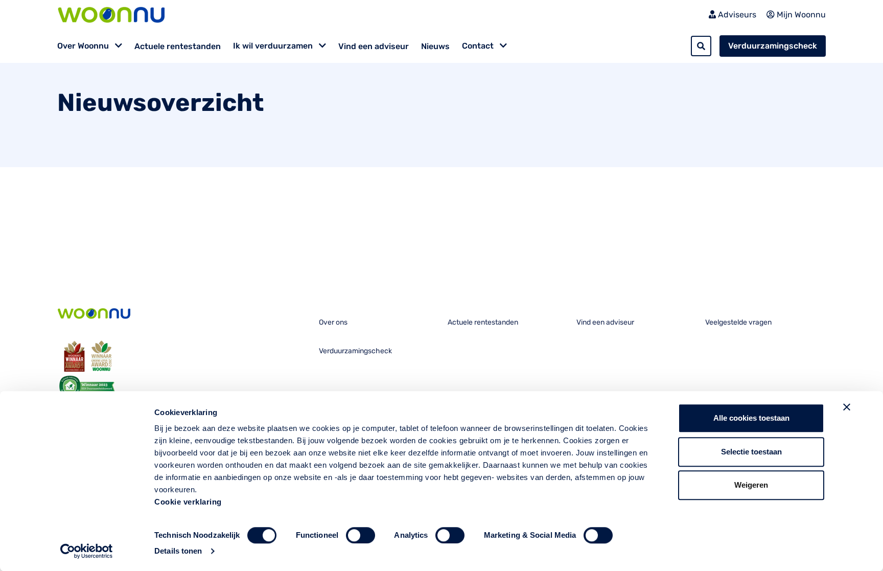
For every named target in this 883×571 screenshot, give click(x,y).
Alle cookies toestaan (751, 418)
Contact (479, 45)
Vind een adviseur (373, 46)
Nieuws (435, 46)
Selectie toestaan (751, 451)
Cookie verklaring (188, 501)
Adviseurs (736, 14)
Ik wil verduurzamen (274, 45)
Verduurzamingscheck (772, 46)
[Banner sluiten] (846, 406)
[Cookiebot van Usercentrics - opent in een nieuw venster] (86, 551)
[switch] (360, 535)
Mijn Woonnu (800, 14)
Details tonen (178, 550)
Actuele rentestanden (177, 46)
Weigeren (751, 485)
